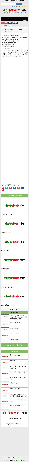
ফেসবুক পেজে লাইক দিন (14, 345)
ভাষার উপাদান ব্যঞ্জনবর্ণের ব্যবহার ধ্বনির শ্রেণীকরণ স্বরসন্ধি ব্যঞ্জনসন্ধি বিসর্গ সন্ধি (18, 317)
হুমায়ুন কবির (5, 251)
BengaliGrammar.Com (19, 460)
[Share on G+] (10, 188)
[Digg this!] (22, 188)
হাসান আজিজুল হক (6, 305)
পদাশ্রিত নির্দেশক (14, 339)
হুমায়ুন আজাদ (5, 269)
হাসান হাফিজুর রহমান (7, 287)
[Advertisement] (14, 122)
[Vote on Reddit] (18, 188)
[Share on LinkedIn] (14, 188)
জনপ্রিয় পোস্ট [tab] (14, 313)
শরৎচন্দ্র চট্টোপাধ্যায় (15, 405)
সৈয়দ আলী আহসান (15, 389)
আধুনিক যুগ (13, 23)
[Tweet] (6, 188)
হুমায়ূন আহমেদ (5, 233)
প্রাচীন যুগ (12, 361)
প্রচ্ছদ (5, 23)
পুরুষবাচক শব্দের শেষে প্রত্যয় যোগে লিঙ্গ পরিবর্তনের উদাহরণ (18, 395)
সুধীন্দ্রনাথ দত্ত (13, 383)
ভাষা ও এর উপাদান (15, 323)
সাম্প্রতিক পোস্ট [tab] (14, 310)
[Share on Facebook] (3, 188)
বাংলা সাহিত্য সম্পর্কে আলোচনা (18, 372)
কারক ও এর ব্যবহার (15, 334)
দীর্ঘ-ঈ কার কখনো (15, 355)
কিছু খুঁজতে (19, 4)
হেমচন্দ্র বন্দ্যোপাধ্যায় (7, 214)
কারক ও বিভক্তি (14, 328)
